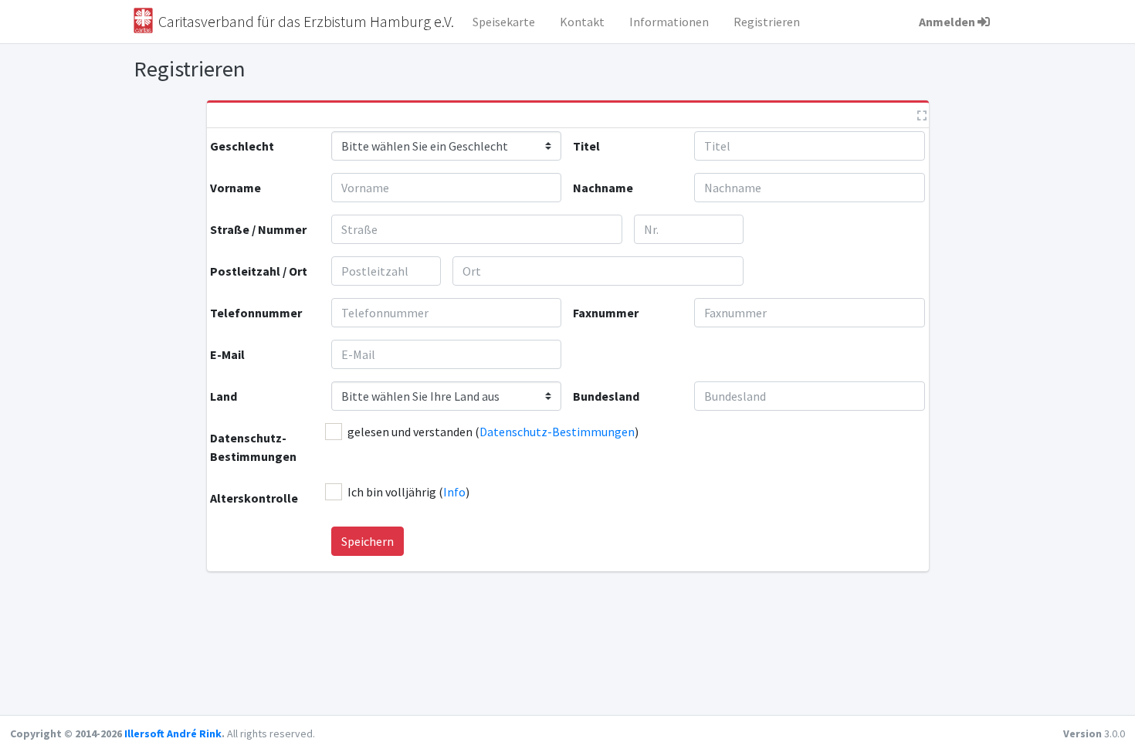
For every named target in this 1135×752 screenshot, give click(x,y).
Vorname (235, 187)
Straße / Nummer (258, 229)
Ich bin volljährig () (408, 492)
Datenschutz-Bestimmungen (253, 447)
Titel (586, 146)
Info (454, 492)
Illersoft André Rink (173, 733)
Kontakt (582, 21)
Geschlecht (242, 146)
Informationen (669, 21)
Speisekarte (504, 21)
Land (223, 396)
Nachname (603, 187)
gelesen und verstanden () (493, 431)
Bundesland (606, 396)
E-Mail (227, 354)
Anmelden (947, 21)
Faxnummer (606, 312)
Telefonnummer (256, 312)
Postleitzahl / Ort (258, 271)
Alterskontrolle (254, 498)
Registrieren (767, 21)
